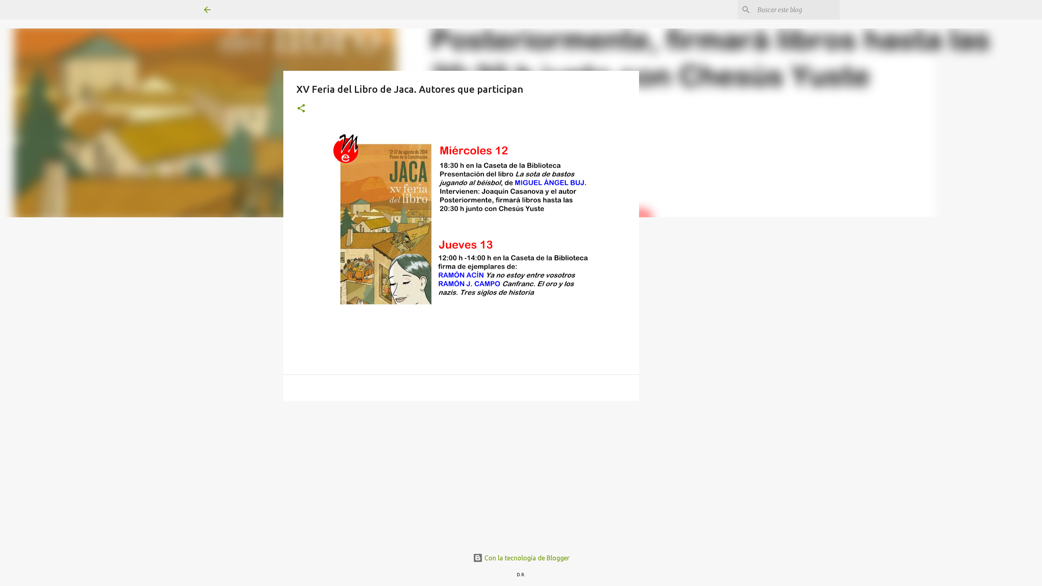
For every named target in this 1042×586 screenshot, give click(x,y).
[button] (301, 108)
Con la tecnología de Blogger (526, 558)
